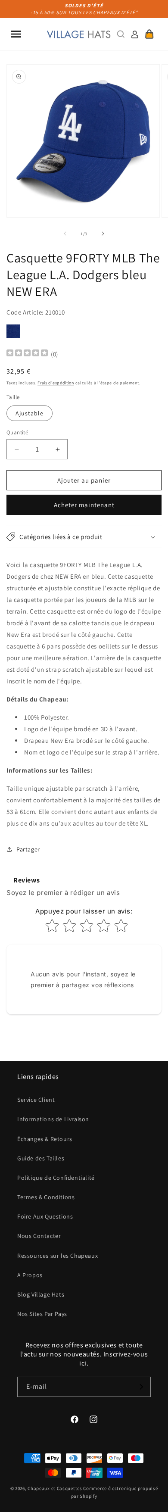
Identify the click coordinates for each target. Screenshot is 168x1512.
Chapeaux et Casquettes (55, 1488)
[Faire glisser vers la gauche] (65, 233)
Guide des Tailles (40, 1158)
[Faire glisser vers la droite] (102, 233)
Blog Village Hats (40, 1294)
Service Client (36, 1100)
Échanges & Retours (44, 1139)
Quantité (17, 432)
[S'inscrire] (140, 1387)
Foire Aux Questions (45, 1216)
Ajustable (30, 413)
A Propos (30, 1275)
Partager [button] (28, 849)
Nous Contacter (39, 1236)
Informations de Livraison (53, 1119)
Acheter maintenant (84, 505)
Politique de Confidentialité (56, 1178)
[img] (27, 354)
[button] (16, 34)
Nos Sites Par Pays (42, 1314)
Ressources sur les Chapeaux (57, 1255)
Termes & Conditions (46, 1197)
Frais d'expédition (55, 383)
